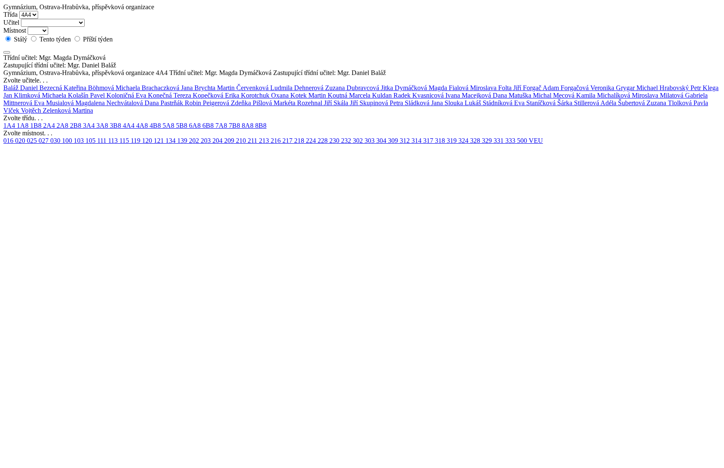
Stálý (20, 39)
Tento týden (55, 39)
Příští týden (97, 39)
